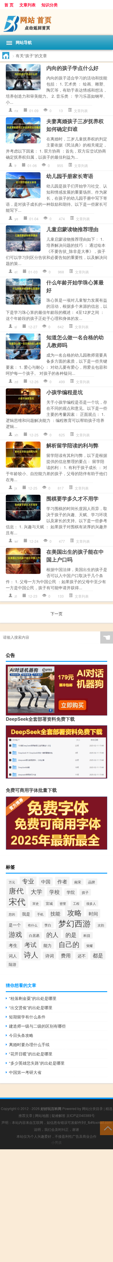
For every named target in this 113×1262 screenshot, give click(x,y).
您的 (12, 914)
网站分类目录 (92, 1108)
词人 (13, 956)
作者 (62, 881)
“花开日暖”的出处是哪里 (30, 1054)
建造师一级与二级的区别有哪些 (37, 1026)
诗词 (49, 955)
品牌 (91, 881)
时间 (93, 913)
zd (16, 381)
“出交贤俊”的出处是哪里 (30, 1007)
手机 (40, 914)
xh (16, 434)
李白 (47, 924)
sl (15, 326)
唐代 (16, 890)
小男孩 (56, 1142)
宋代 (17, 901)
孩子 (85, 892)
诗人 (31, 954)
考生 (13, 945)
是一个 (15, 925)
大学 (36, 891)
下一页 (56, 613)
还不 (82, 956)
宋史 (35, 903)
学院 (71, 892)
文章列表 (27, 5)
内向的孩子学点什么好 (72, 68)
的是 (70, 934)
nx (16, 110)
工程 (76, 903)
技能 (55, 913)
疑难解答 (58, 1115)
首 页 (9, 5)
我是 (26, 914)
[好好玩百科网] (56, 22)
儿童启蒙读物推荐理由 (72, 229)
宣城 (49, 903)
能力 (47, 945)
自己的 (69, 944)
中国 (45, 881)
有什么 (32, 925)
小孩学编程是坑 (64, 392)
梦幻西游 (74, 923)
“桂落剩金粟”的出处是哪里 (33, 998)
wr (16, 541)
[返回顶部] (106, 1127)
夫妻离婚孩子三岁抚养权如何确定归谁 (75, 125)
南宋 (77, 881)
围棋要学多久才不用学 (72, 498)
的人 (52, 934)
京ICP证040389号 (80, 1115)
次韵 (101, 925)
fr (15, 165)
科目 (86, 935)
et (15, 271)
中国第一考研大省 (25, 1072)
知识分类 (49, 5)
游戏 (15, 934)
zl (15, 596)
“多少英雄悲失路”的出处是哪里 (37, 1063)
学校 (54, 891)
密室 (63, 903)
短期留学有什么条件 (27, 1017)
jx (15, 487)
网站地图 (42, 1115)
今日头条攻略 (21, 1035)
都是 (98, 955)
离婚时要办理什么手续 (29, 1044)
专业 (28, 880)
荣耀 (89, 945)
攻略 (74, 912)
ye (16, 218)
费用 (66, 955)
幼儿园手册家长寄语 (69, 176)
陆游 (12, 964)
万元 (12, 882)
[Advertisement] (56, 1205)
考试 (30, 944)
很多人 (91, 903)
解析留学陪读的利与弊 (72, 445)
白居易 (34, 935)
